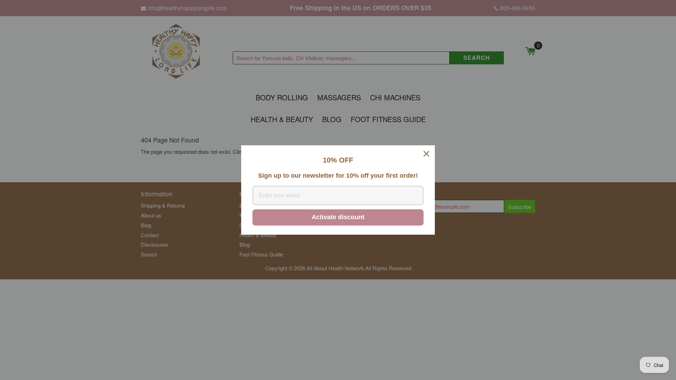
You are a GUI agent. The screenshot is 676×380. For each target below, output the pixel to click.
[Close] (426, 153)
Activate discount (338, 217)
